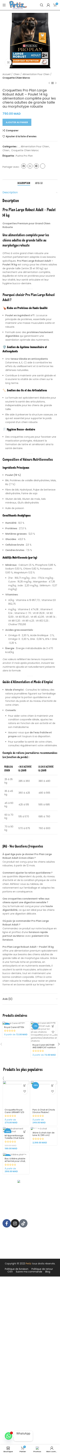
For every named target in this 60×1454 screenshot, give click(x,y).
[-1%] (15, 1023)
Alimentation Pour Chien (36, 74)
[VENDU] (44, 1128)
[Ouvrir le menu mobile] (4, 5)
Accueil (6, 74)
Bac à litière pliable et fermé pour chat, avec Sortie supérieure (15, 1162)
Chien (16, 74)
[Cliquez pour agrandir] (8, 62)
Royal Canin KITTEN (14, 1027)
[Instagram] (15, 1223)
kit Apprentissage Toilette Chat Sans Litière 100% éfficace (15, 1138)
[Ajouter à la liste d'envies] (53, 1032)
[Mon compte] (48, 5)
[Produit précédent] (49, 83)
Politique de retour (42, 1269)
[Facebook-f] (6, 1223)
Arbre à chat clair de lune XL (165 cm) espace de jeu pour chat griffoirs (43, 1136)
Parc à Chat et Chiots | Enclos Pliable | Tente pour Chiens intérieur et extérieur (43, 1113)
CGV (10, 1271)
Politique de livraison (16, 1269)
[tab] (24, 183)
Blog (47, 1271)
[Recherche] (41, 5)
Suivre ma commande (29, 1271)
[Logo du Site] (18, 5)
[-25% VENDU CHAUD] (16, 1154)
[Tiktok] (23, 1223)
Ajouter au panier (17, 122)
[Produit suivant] (56, 83)
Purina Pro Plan (24, 155)
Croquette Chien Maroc (16, 77)
